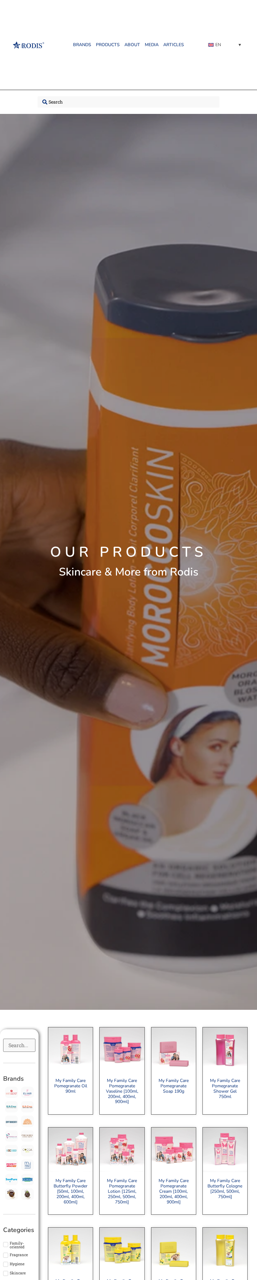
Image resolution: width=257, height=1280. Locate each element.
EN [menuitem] (218, 45)
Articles (173, 45)
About (132, 45)
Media (152, 45)
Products (108, 45)
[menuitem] (224, 45)
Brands (82, 45)
